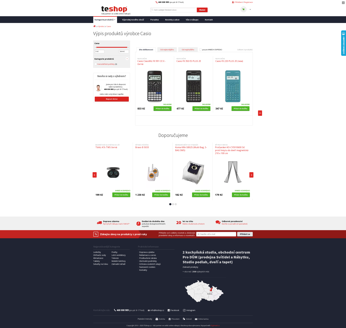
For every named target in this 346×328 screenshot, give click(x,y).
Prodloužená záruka (148, 258)
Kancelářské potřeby (107, 64)
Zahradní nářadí (118, 264)
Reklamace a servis (147, 255)
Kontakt (209, 19)
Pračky (114, 252)
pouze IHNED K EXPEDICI (212, 49)
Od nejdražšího (188, 49)
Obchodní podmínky (148, 261)
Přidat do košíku (162, 108)
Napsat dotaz (112, 99)
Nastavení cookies (147, 267)
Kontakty (143, 270)
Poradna (154, 19)
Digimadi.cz (215, 325)
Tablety (96, 261)
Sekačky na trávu (100, 264)
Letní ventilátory (119, 255)
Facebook (175, 310)
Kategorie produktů (104, 19)
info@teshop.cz (157, 310)
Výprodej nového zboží (133, 19)
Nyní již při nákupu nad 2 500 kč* (116, 224)
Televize (115, 258)
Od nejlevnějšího (167, 49)
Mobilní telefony (119, 261)
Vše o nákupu (192, 19)
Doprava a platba (146, 252)
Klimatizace (98, 258)
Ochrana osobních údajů (150, 264)
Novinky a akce (172, 19)
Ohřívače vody (99, 255)
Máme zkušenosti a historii (193, 224)
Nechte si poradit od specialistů (234, 224)
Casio (108, 26)
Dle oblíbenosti (146, 49)
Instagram (190, 310)
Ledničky (97, 252)
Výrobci (101, 26)
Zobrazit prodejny (190, 267)
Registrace (248, 2)
